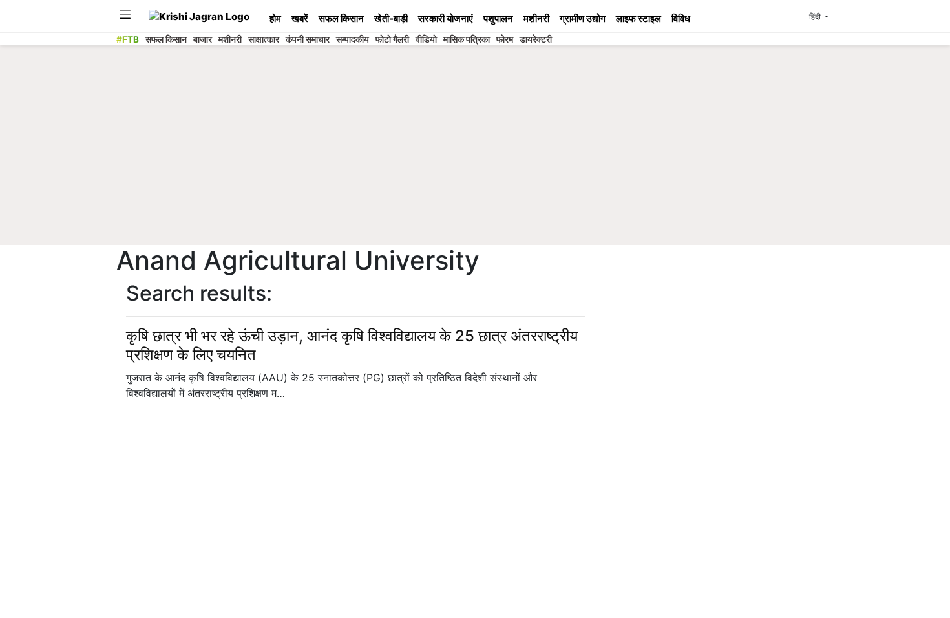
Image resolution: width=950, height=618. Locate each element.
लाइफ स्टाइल (638, 18)
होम (275, 18)
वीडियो (426, 39)
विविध (680, 18)
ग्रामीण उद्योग (583, 18)
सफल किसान (341, 18)
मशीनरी (536, 18)
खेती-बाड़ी (391, 18)
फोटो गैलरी (392, 39)
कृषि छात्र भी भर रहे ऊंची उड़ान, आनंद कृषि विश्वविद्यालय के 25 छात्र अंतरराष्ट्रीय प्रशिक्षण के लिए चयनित (352, 345)
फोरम (504, 39)
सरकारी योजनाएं (445, 18)
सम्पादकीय (352, 39)
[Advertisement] (475, 148)
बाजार (202, 39)
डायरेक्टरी (536, 39)
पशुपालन (498, 18)
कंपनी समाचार (308, 39)
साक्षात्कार (263, 39)
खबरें (299, 18)
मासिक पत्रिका (466, 39)
